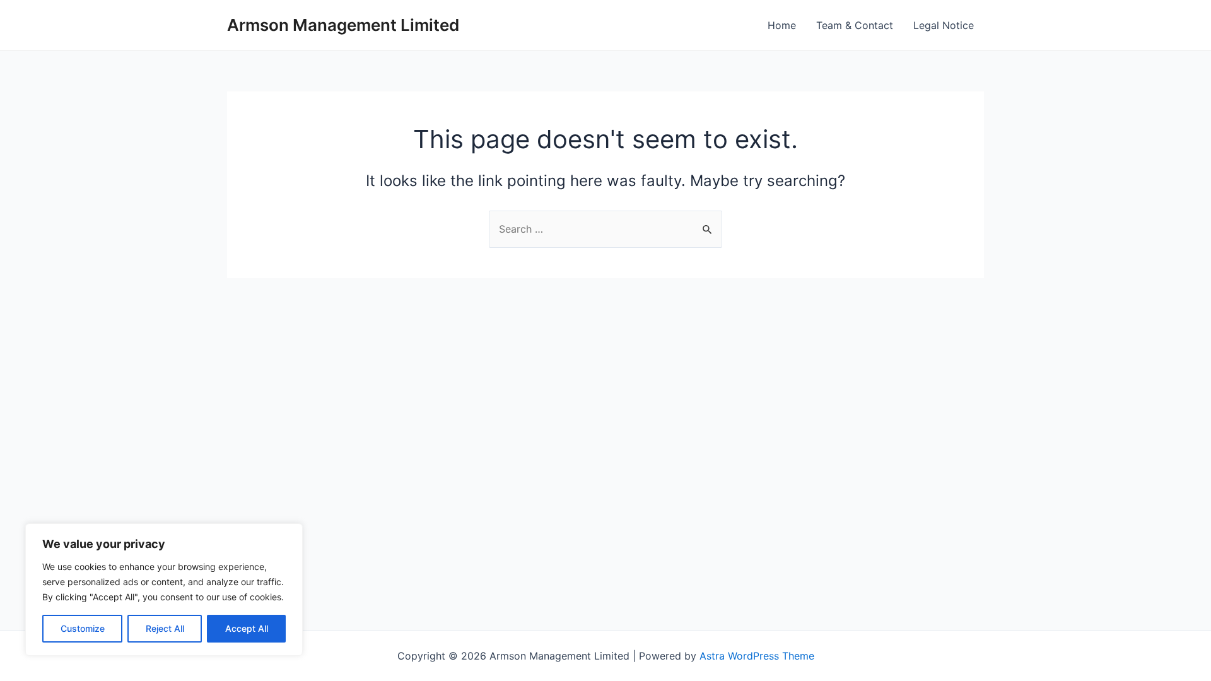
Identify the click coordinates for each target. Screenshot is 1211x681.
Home (782, 25)
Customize (83, 628)
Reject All (165, 628)
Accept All (246, 628)
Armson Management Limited (343, 25)
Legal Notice (943, 25)
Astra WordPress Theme (756, 655)
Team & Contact (854, 25)
